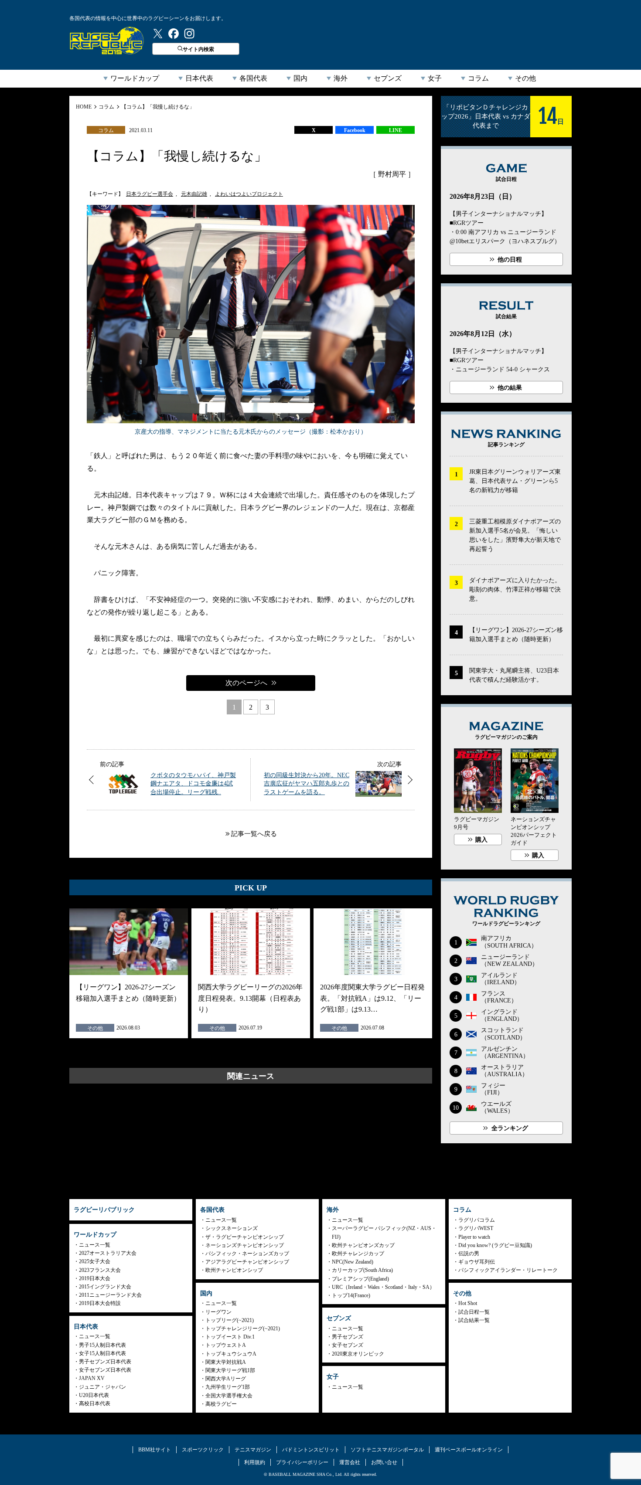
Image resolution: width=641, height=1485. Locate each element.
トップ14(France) (351, 1295)
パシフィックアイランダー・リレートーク (508, 1270)
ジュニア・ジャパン (102, 1387)
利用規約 (254, 1462)
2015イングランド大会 (105, 1287)
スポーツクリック (203, 1450)
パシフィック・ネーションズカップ (247, 1254)
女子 (435, 78)
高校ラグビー (221, 1404)
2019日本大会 (94, 1278)
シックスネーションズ (231, 1228)
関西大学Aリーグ (225, 1379)
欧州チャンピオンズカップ (363, 1245)
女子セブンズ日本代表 (105, 1370)
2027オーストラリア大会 (107, 1253)
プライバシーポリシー (302, 1462)
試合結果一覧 (474, 1320)
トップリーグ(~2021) (229, 1320)
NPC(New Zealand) (352, 1262)
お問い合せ (384, 1462)
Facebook (354, 130)
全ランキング (509, 1128)
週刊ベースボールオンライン (469, 1450)
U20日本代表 (94, 1395)
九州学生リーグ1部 (227, 1387)
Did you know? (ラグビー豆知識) (495, 1245)
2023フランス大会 (100, 1270)
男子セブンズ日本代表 (105, 1362)
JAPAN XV (92, 1378)
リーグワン (218, 1312)
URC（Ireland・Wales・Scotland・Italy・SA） (383, 1287)
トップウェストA (225, 1345)
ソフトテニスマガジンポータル (387, 1450)
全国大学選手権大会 (228, 1396)
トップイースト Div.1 (230, 1337)
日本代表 (199, 78)
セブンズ (388, 78)
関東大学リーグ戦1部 (230, 1370)
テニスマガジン (253, 1450)
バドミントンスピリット (311, 1450)
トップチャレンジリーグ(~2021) (242, 1328)
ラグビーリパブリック (106, 40)
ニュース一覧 (94, 1245)
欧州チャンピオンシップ (234, 1270)
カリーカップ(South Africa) (362, 1270)
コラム (478, 78)
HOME (84, 107)
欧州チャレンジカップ (358, 1254)
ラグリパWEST (475, 1228)
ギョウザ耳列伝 (476, 1262)
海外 (341, 78)
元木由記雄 (194, 194)
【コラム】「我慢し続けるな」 (157, 107)
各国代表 (253, 78)
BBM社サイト (154, 1450)
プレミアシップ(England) (360, 1279)
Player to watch (474, 1237)
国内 (300, 78)
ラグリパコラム (476, 1220)
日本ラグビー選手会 (149, 194)
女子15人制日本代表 (102, 1353)
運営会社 (349, 1462)
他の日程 (510, 259)
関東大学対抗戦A (225, 1362)
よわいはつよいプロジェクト (249, 194)
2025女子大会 (94, 1261)
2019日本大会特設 (100, 1303)
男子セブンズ (347, 1337)
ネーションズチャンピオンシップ (244, 1245)
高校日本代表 (94, 1403)
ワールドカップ (134, 78)
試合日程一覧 (474, 1312)
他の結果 (510, 387)
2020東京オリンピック (358, 1354)
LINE (395, 130)
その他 (525, 78)
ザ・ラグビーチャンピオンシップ (244, 1237)
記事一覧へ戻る (254, 833)
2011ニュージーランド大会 (110, 1295)
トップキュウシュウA (230, 1354)
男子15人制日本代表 (102, 1345)
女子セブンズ (347, 1345)
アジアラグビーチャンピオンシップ (247, 1262)
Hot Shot (467, 1303)
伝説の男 (468, 1254)
